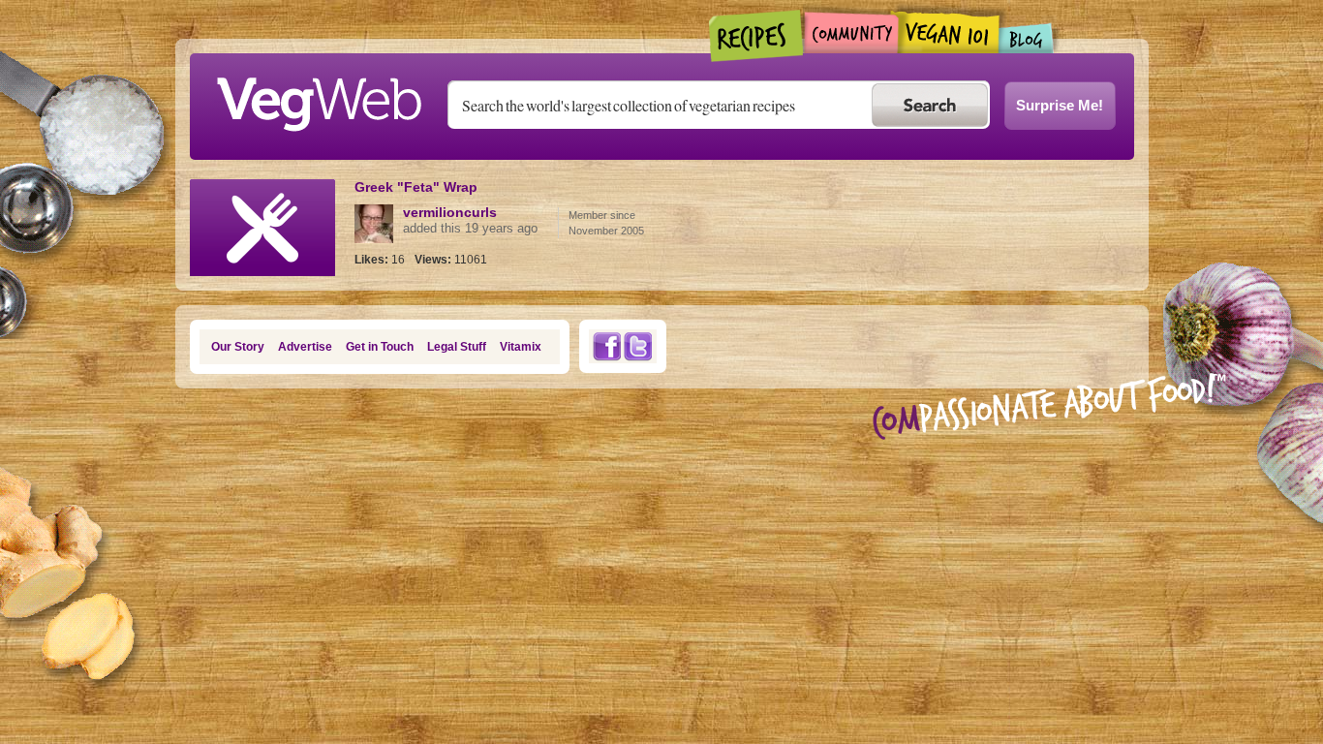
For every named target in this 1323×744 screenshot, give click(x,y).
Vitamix (520, 347)
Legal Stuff (456, 347)
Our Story (237, 347)
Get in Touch (380, 347)
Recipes (757, 36)
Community (851, 32)
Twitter (638, 346)
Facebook (606, 346)
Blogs (1027, 38)
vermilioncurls (450, 212)
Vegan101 (949, 32)
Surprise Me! (1059, 105)
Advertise (305, 347)
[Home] (318, 99)
